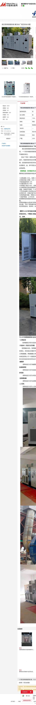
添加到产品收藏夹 (6, 145)
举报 (13, 68)
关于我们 (13, 701)
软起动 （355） (6, 106)
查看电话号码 (7, 129)
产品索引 (4, 143)
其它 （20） (5, 119)
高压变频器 (26, 682)
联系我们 (20, 701)
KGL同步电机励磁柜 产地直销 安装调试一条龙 (12, 97)
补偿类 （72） (6, 115)
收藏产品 (6, 68)
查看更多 (8, 138)
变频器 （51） (6, 110)
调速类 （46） (6, 108)
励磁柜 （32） (6, 117)
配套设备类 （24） (7, 112)
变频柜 (20, 682)
